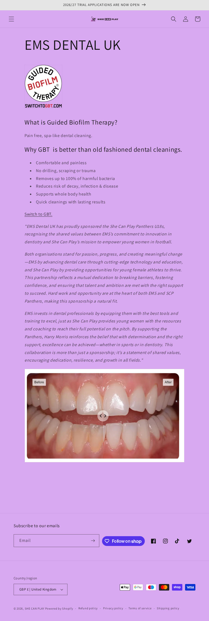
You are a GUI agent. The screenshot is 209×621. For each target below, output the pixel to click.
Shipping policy (168, 608)
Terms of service (139, 608)
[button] (11, 19)
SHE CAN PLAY (34, 608)
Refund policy (88, 608)
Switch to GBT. (38, 214)
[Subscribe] (93, 540)
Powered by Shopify (59, 608)
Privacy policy (113, 608)
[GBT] (43, 108)
